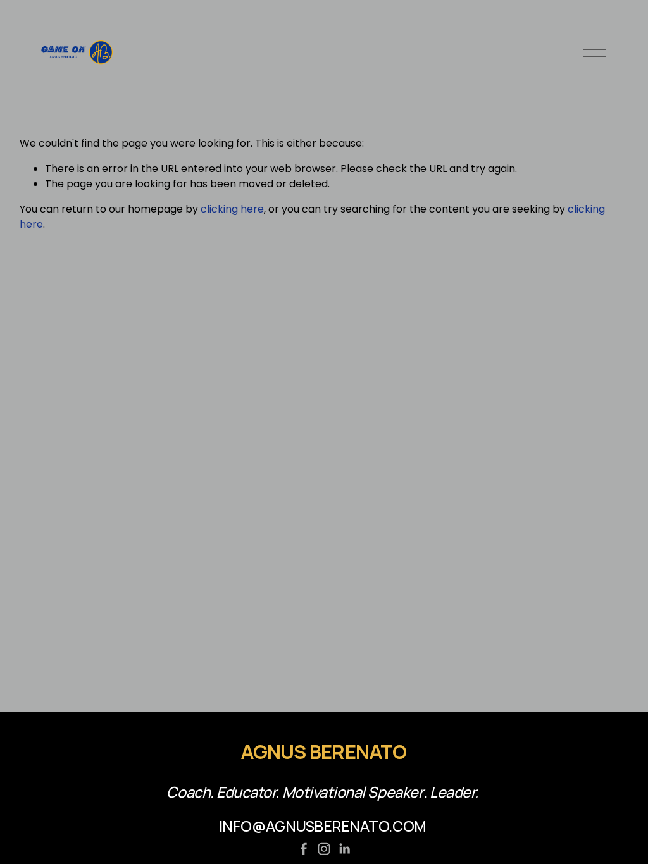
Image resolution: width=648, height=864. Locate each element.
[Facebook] (303, 848)
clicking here (232, 209)
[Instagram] (324, 848)
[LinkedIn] (344, 848)
